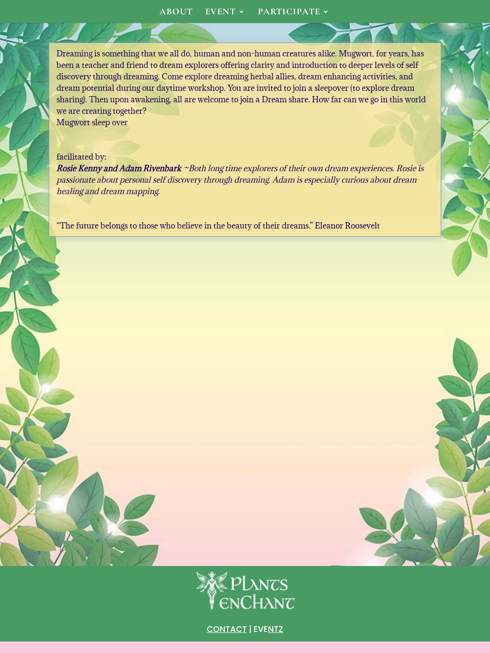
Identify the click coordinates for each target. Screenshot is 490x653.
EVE (268, 629)
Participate (289, 12)
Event (220, 12)
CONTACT (227, 629)
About (176, 12)
